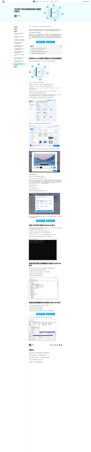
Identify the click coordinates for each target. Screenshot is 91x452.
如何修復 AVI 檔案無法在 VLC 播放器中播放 (18, 43)
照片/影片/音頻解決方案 (35, 26)
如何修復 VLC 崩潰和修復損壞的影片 (36, 362)
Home (30, 26)
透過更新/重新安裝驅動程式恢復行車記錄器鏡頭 (40, 51)
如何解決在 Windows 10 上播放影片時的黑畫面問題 (19, 46)
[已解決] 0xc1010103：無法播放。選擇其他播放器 (19, 58)
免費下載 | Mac (51, 41)
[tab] (19, 27)
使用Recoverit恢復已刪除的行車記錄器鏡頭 (39, 48)
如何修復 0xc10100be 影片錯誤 (19, 55)
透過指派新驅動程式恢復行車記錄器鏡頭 (38, 53)
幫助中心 (52, 1)
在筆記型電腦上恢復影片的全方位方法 (19, 34)
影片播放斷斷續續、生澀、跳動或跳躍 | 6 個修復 (19, 49)
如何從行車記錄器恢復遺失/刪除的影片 (19, 64)
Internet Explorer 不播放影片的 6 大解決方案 (19, 61)
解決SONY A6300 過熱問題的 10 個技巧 (19, 37)
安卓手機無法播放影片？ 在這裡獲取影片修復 (37, 355)
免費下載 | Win (41, 41)
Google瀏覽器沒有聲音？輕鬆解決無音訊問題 (19, 52)
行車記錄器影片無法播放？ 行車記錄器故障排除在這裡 (39, 357)
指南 (44, 1)
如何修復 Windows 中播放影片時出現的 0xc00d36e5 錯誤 (19, 40)
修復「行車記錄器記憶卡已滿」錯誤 (36, 359)
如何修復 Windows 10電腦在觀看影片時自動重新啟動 (39, 352)
